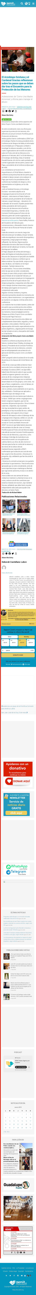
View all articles (7, 573)
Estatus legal (13, 1271)
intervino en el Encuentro (10, 220)
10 (30, 1117)
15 (22, 1121)
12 (9, 1121)
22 (22, 1124)
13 (14, 1121)
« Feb (4, 1131)
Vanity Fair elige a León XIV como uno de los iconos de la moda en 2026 (21, 974)
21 (18, 1124)
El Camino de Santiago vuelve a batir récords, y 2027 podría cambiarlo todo (21, 995)
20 (14, 1124)
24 (30, 1124)
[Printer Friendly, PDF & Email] (7, 119)
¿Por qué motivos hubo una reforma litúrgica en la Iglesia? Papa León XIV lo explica (21, 955)
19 (9, 1124)
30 (26, 1127)
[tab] (11, 1229)
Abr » (8, 1131)
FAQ (13, 1268)
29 (22, 1127)
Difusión (5, 1271)
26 (9, 1127)
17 (30, 1121)
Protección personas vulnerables (13, 48)
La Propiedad (20, 1268)
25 (5, 1127)
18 (5, 1124)
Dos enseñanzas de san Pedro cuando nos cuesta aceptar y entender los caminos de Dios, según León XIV (17, 923)
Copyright (21, 1271)
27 (14, 1127)
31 (30, 1127)
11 (5, 1121)
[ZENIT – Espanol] (10, 4)
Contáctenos (29, 1271)
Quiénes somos (6, 1268)
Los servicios (30, 1268)
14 (18, 1121)
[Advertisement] (18, 26)
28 (18, 1127)
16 (26, 1121)
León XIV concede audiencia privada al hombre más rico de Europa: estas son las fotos (21, 965)
